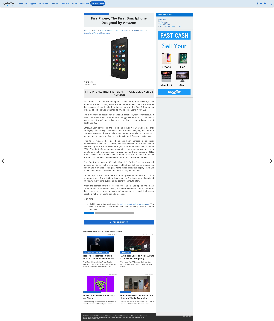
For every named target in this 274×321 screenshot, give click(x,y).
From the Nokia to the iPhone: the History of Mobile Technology (136, 296)
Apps (73, 3)
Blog (160, 21)
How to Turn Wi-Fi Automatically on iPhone (99, 296)
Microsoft (43, 3)
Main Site (23, 3)
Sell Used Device (97, 3)
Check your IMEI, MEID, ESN (169, 26)
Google (54, 3)
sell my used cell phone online (134, 204)
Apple (32, 3)
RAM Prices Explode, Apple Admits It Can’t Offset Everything (137, 257)
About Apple (163, 23)
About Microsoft (164, 24)
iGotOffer (84, 3)
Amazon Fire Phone (127, 213)
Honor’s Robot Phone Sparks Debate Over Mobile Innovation (98, 257)
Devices (64, 3)
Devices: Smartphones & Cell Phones (107, 213)
